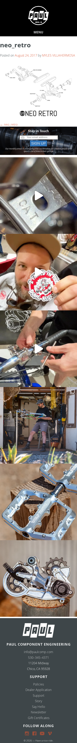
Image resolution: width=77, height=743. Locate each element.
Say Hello (38, 707)
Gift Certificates (38, 718)
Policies (38, 684)
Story (38, 701)
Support (38, 695)
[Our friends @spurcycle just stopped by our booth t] (38, 348)
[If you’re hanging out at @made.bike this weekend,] (38, 272)
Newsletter (38, 712)
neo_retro (9, 124)
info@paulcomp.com (38, 652)
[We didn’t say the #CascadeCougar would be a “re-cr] (38, 425)
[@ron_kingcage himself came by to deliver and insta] (38, 195)
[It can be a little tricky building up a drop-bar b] (38, 578)
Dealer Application (38, 690)
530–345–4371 (38, 657)
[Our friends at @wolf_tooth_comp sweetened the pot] (38, 502)
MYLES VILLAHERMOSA (58, 55)
